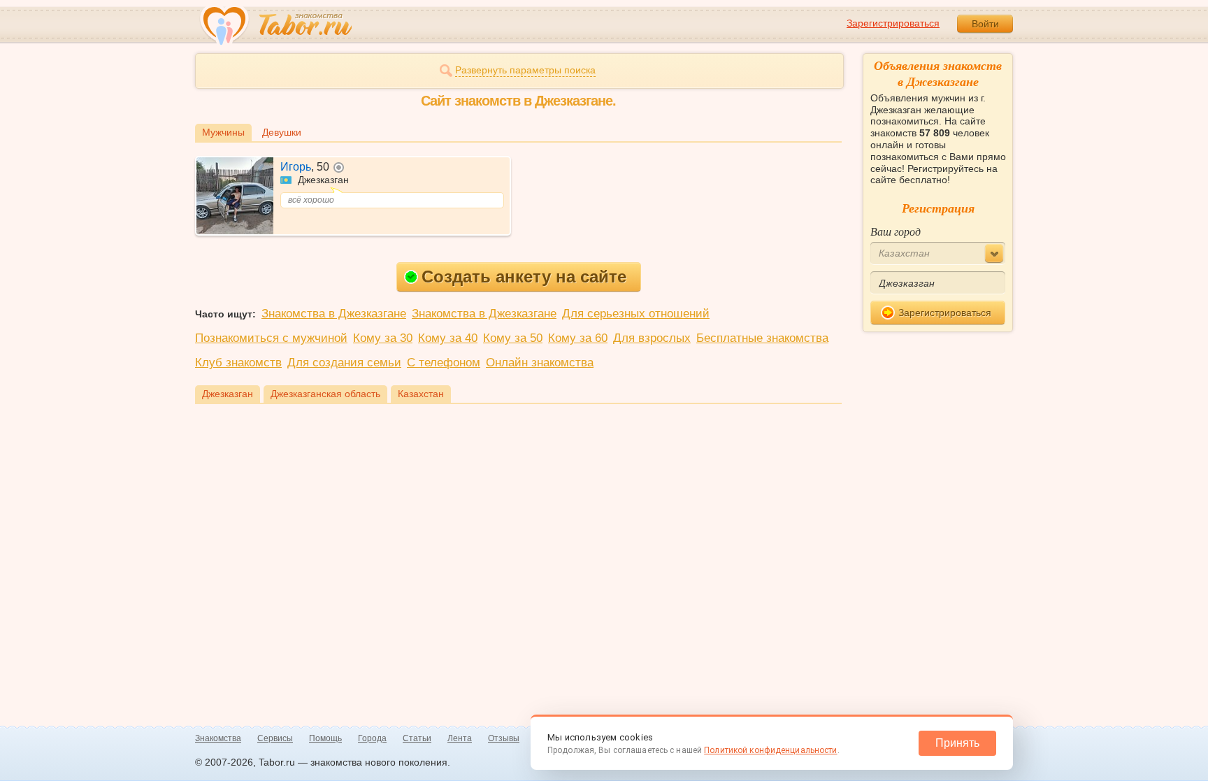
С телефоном (443, 362)
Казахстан (421, 393)
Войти (985, 23)
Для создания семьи (344, 362)
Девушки (281, 132)
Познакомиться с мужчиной (271, 338)
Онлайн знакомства (540, 362)
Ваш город (895, 231)
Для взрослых (652, 338)
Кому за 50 (512, 338)
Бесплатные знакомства (762, 338)
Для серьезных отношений (636, 313)
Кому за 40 (447, 338)
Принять (957, 743)
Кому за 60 (577, 338)
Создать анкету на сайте (524, 276)
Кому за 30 (382, 338)
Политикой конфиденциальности (770, 750)
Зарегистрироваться (893, 23)
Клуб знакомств (238, 362)
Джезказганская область (325, 393)
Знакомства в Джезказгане (333, 313)
